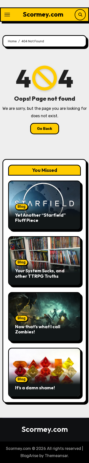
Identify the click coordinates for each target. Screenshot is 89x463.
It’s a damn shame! (35, 388)
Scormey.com (43, 14)
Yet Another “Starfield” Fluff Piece (40, 217)
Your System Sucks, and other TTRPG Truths (40, 273)
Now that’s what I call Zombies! (37, 329)
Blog (21, 207)
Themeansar (56, 455)
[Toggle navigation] (7, 15)
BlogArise (29, 455)
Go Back (44, 128)
